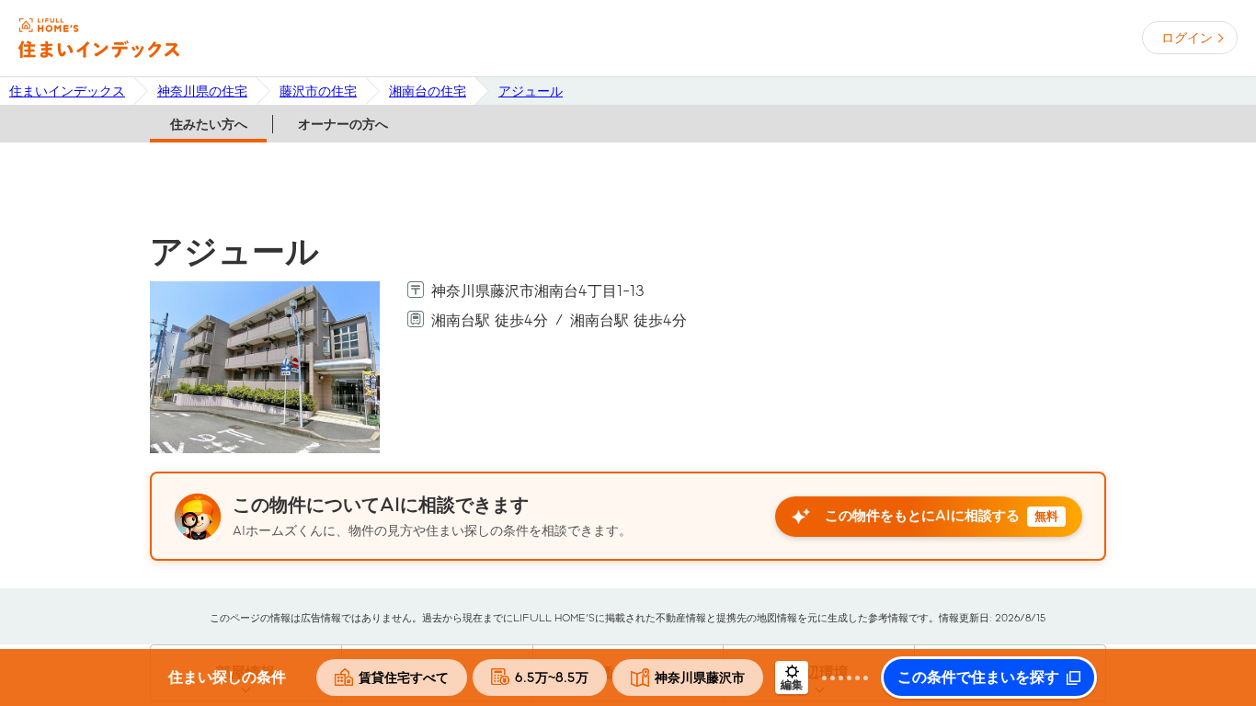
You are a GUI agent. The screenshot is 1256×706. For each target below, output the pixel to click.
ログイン (1187, 37)
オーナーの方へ (343, 124)
